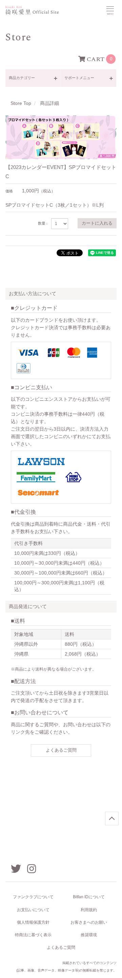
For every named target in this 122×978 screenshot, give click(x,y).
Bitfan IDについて (89, 897)
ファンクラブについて (33, 897)
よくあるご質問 (61, 750)
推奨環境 (89, 935)
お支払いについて (33, 909)
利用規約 (89, 909)
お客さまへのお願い (88, 922)
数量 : (42, 223)
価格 (9, 191)
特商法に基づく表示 (33, 935)
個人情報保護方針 (33, 922)
